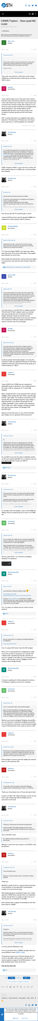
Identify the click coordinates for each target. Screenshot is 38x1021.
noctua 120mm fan (13, 598)
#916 (35, 741)
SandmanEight (13, 226)
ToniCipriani (12, 132)
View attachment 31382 (9, 594)
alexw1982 (11, 275)
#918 (35, 815)
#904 (35, 186)
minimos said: (7, 55)
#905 (35, 234)
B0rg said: (6, 192)
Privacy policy (22, 998)
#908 (35, 381)
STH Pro (4, 995)
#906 (35, 283)
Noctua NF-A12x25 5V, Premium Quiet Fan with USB (17, 595)
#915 (35, 697)
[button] (3, 14)
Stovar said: (6, 586)
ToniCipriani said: (7, 782)
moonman (11, 521)
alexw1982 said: (7, 342)
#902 (35, 95)
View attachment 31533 (9, 644)
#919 (35, 861)
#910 (35, 484)
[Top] (35, 998)
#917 (35, 777)
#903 (35, 140)
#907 (35, 337)
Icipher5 (11, 372)
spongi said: (6, 289)
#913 (35, 629)
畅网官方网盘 (20, 952)
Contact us (5, 998)
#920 (35, 920)
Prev (12, 978)
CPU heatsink (7, 155)
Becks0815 (5, 26)
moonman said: (7, 635)
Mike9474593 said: (8, 240)
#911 (35, 530)
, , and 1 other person (17, 267)
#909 (35, 430)
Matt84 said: (6, 146)
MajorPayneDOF (13, 572)
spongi (10, 87)
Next (26, 978)
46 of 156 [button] (19, 978)
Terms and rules (13, 998)
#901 (35, 49)
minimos (11, 768)
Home (32, 998)
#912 (35, 580)
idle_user (11, 41)
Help (28, 998)
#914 (35, 676)
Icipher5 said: (7, 535)
